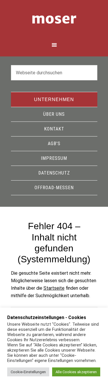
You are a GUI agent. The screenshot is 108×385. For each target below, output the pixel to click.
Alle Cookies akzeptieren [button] (76, 372)
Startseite (54, 288)
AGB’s (54, 143)
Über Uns (54, 114)
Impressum (54, 158)
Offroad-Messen (54, 187)
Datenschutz (54, 173)
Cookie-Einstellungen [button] (28, 372)
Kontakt (54, 129)
